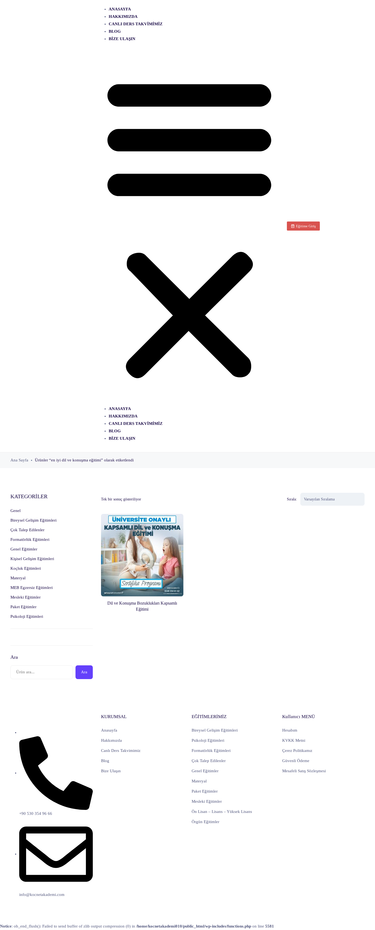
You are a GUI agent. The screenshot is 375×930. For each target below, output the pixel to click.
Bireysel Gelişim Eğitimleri (215, 730)
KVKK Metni (293, 740)
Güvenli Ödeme (295, 761)
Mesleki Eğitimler (207, 801)
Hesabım (289, 730)
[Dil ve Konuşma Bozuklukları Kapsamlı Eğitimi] (142, 555)
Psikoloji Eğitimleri (208, 740)
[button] (189, 226)
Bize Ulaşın (122, 39)
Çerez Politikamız (297, 750)
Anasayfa (120, 9)
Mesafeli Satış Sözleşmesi (304, 771)
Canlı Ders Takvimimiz (136, 24)
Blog (115, 31)
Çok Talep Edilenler (209, 761)
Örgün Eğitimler (205, 822)
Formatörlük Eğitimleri (211, 750)
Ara (14, 657)
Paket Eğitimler (205, 791)
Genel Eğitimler (205, 771)
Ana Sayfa (19, 460)
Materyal (199, 781)
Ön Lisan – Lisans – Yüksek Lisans (222, 811)
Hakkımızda (123, 16)
